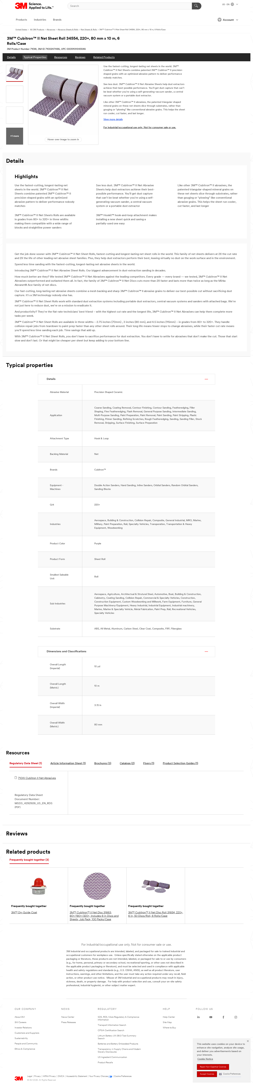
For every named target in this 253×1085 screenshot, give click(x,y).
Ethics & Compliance (25, 1049)
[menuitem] (11, 57)
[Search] (196, 6)
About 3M (20, 1017)
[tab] (25, 763)
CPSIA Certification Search (111, 1030)
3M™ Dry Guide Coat (24, 912)
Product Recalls (105, 1062)
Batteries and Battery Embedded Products (118, 1044)
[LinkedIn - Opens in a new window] (198, 1017)
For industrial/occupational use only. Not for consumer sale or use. (139, 127)
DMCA (61, 1076)
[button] (229, 1074)
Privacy (37, 1076)
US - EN (226, 5)
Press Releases (68, 1022)
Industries (40, 20)
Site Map (167, 1022)
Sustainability (21, 1038)
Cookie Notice (205, 1059)
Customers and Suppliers (27, 1033)
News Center (67, 1017)
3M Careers (20, 1022)
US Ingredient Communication (112, 1057)
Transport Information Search (112, 1025)
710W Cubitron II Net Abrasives (37, 778)
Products (21, 20)
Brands (57, 20)
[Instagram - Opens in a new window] (235, 1017)
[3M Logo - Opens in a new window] (34, 6)
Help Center (169, 1017)
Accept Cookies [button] (207, 1074)
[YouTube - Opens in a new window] (210, 1017)
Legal (29, 1076)
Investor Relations (23, 1028)
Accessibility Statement (76, 1076)
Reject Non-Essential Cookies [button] (213, 1067)
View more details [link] (113, 119)
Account (228, 20)
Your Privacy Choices (98, 1076)
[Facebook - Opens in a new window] (223, 1017)
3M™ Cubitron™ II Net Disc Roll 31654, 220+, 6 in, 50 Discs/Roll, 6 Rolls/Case (155, 914)
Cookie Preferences (122, 1076)
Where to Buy (169, 1028)
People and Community (26, 1044)
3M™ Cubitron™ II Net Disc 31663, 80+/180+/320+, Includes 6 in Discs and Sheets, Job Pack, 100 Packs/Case (94, 916)
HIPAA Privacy (49, 1076)
